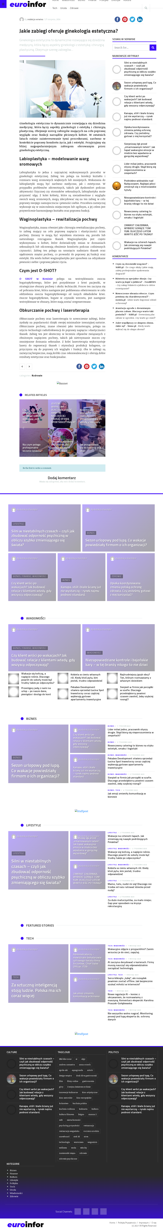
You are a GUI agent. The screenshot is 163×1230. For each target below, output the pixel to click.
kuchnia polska (80, 1103)
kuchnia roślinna (67, 1109)
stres (86, 1136)
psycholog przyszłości (69, 1125)
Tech (54, 8)
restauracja (89, 1125)
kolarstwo (63, 1103)
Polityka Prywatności (127, 1222)
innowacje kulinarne (68, 1092)
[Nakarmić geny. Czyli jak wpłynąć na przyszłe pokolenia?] (62, 442)
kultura (95, 1109)
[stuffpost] (81, 811)
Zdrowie (74, 8)
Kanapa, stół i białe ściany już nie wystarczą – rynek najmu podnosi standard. (139, 116)
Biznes (91, 533)
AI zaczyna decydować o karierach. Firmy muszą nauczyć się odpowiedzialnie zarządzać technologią (131, 965)
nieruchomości (73, 1120)
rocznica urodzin (91, 1131)
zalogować (54, 481)
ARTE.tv (90, 1070)
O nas (154, 1222)
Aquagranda (77, 1070)
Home (112, 1222)
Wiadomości (39, 576)
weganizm (92, 1142)
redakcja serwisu (35, 19)
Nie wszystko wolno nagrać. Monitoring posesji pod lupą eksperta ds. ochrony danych (130, 1016)
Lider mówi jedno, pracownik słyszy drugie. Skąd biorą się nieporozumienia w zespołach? (140, 168)
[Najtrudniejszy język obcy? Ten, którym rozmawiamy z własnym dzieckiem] (112, 678)
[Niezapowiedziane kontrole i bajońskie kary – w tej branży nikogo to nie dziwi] (116, 201)
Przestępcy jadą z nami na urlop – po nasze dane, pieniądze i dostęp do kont (36, 691)
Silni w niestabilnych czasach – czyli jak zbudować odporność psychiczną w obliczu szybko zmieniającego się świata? (140, 69)
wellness (63, 1147)
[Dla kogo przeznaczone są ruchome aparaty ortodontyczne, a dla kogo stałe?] (62, 413)
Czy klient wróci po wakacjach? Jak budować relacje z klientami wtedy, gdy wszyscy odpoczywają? (139, 100)
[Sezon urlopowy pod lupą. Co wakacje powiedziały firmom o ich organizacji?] (116, 86)
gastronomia (88, 1081)
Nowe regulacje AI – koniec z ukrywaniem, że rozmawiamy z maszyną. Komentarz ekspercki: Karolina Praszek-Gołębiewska (130, 998)
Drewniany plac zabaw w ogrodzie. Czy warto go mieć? (135, 316)
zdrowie (83, 1153)
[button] (23, 428)
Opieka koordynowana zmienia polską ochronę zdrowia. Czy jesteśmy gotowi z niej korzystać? (138, 131)
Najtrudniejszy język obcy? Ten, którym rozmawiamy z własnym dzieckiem (135, 677)
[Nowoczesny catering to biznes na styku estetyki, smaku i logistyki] (116, 215)
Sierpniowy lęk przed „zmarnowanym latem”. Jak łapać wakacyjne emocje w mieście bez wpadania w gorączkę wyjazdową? (139, 150)
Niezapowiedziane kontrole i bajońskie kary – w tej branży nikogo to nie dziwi (140, 201)
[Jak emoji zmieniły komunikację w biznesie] (88, 988)
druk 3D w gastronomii (86, 1075)
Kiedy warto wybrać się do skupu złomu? (133, 327)
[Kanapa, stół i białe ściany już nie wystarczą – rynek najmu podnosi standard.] (116, 117)
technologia (64, 1142)
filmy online (72, 1081)
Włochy (83, 1147)
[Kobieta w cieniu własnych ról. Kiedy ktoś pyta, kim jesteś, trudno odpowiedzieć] (63, 678)
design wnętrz (65, 1075)
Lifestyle (18, 523)
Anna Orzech (85, 1064)
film (61, 1081)
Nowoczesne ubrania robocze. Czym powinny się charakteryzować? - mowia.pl (135, 296)
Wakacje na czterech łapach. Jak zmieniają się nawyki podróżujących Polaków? (140, 245)
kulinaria (83, 1109)
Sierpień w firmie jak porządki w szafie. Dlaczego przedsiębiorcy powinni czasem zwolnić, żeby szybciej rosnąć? (136, 693)
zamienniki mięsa (67, 1153)
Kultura (13, 1176)
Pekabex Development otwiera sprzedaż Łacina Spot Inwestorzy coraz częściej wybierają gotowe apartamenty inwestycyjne (87, 693)
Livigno (81, 1114)
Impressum (144, 1222)
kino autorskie (65, 1097)
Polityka (14, 1183)
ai (76, 1059)
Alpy (83, 1059)
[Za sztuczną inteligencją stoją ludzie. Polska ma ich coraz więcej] (38, 973)
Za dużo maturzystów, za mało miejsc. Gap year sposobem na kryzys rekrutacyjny (130, 903)
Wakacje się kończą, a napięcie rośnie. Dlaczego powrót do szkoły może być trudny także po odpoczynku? (37, 678)
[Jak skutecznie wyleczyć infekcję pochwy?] (91, 442)
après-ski (63, 1070)
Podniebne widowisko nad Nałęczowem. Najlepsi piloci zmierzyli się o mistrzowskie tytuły (140, 185)
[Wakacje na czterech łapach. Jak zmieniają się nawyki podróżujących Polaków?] (116, 245)
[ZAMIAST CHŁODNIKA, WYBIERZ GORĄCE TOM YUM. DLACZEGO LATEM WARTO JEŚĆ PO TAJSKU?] (116, 230)
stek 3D (77, 1136)
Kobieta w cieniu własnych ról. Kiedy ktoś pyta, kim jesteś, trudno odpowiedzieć (86, 677)
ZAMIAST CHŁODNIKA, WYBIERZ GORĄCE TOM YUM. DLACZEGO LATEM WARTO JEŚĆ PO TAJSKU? (138, 229)
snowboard (64, 1136)
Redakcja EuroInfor (29, 509)
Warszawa (78, 1142)
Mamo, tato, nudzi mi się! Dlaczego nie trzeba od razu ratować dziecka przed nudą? (130, 887)
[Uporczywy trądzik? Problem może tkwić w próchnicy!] (33, 442)
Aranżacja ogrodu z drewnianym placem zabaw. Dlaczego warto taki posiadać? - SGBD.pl (134, 311)
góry (61, 1086)
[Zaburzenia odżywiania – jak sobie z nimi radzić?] (91, 413)
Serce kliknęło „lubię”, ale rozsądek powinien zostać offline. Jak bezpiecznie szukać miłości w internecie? (130, 981)
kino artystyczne (89, 1092)
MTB (61, 1120)
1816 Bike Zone (65, 1059)
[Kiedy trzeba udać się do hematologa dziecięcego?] (33, 413)
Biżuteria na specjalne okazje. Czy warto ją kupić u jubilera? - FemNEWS (136, 280)
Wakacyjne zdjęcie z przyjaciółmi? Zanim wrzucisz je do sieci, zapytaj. (131, 950)
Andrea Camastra (67, 1064)
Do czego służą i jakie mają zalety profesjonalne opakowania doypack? (134, 270)
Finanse (26, 576)
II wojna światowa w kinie (79, 1086)
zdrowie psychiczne (68, 1158)
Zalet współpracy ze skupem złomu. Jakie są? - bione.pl (135, 324)
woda (73, 1147)
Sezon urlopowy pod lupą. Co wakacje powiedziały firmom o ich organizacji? (140, 85)
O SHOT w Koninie (36, 278)
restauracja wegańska (69, 1131)
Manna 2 (92, 1114)
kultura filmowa (66, 1114)
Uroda (63, 8)
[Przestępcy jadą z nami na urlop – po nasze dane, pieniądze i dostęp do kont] (13, 691)
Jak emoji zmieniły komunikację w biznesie (127, 795)
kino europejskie (83, 1097)
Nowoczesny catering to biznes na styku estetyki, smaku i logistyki (138, 214)
